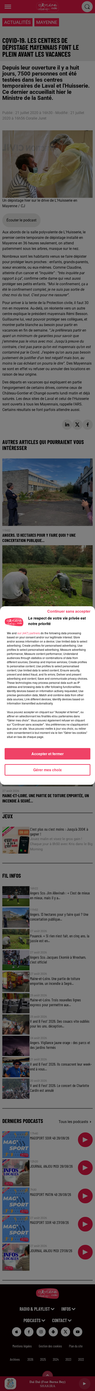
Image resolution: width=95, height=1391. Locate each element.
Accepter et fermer (47, 753)
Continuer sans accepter (68, 611)
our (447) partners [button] (28, 633)
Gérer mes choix (47, 769)
